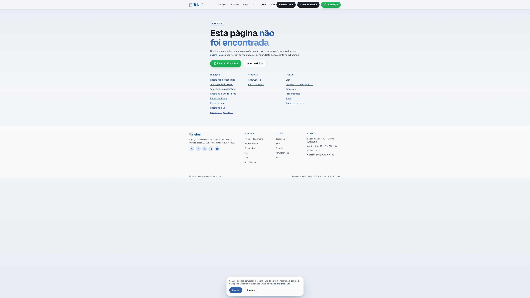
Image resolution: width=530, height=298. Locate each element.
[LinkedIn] (210, 148)
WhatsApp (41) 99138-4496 (320, 155)
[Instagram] (191, 148)
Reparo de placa (252, 148)
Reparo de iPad (217, 107)
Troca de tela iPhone (254, 139)
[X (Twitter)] (204, 148)
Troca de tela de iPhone (221, 84)
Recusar (251, 290)
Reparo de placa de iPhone (223, 93)
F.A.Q (253, 4)
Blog (245, 4)
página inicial (217, 54)
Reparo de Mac (217, 103)
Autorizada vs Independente (299, 84)
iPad (247, 153)
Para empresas (293, 93)
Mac (246, 157)
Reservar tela (286, 4)
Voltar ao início (255, 63)
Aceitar (235, 290)
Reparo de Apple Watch (221, 112)
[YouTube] (217, 148)
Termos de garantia (295, 103)
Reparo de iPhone (218, 98)
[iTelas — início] (196, 5)
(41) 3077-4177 (268, 4)
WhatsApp (333, 4)
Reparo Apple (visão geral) (222, 79)
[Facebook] (198, 148)
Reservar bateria (308, 4)
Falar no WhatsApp (227, 63)
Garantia (279, 148)
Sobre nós (234, 4)
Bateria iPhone (251, 143)
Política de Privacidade (280, 284)
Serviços (222, 4)
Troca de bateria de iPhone (223, 89)
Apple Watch (250, 162)
